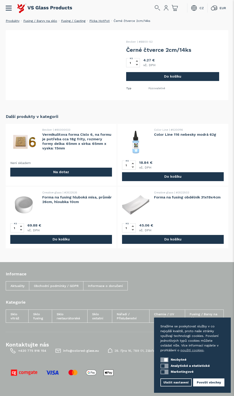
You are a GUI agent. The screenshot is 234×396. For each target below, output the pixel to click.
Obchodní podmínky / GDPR (56, 286)
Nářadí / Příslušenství (127, 316)
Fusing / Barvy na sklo (40, 21)
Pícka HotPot (99, 21)
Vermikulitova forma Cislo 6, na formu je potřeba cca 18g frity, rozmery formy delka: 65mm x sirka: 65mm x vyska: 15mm (76, 141)
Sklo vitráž (15, 316)
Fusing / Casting (73, 21)
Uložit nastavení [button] (176, 382)
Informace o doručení (105, 286)
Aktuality (17, 286)
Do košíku (172, 76)
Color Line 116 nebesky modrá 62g (185, 134)
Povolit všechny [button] (209, 382)
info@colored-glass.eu (81, 350)
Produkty (12, 21)
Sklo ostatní (97, 316)
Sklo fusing (38, 316)
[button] (164, 359)
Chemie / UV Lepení (164, 316)
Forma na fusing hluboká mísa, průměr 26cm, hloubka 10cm (77, 199)
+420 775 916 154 (32, 350)
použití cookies (192, 350)
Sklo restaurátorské (68, 316)
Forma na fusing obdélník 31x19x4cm (187, 197)
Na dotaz (61, 172)
